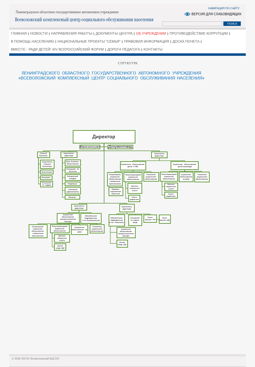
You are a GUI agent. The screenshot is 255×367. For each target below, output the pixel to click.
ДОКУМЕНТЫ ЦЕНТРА (114, 33)
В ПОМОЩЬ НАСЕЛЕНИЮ (32, 41)
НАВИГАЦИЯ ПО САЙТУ (224, 8)
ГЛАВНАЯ (19, 33)
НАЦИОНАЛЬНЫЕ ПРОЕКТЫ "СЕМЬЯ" (89, 41)
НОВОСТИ (39, 33)
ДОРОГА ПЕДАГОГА (123, 49)
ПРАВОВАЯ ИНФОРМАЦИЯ (146, 41)
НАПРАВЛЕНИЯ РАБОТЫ (71, 33)
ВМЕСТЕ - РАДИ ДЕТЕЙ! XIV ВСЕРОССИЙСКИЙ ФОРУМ (57, 49)
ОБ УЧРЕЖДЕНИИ (151, 33)
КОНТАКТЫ (152, 49)
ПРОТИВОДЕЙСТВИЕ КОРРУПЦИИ (199, 33)
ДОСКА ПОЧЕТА (186, 41)
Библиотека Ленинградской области (86, 16)
